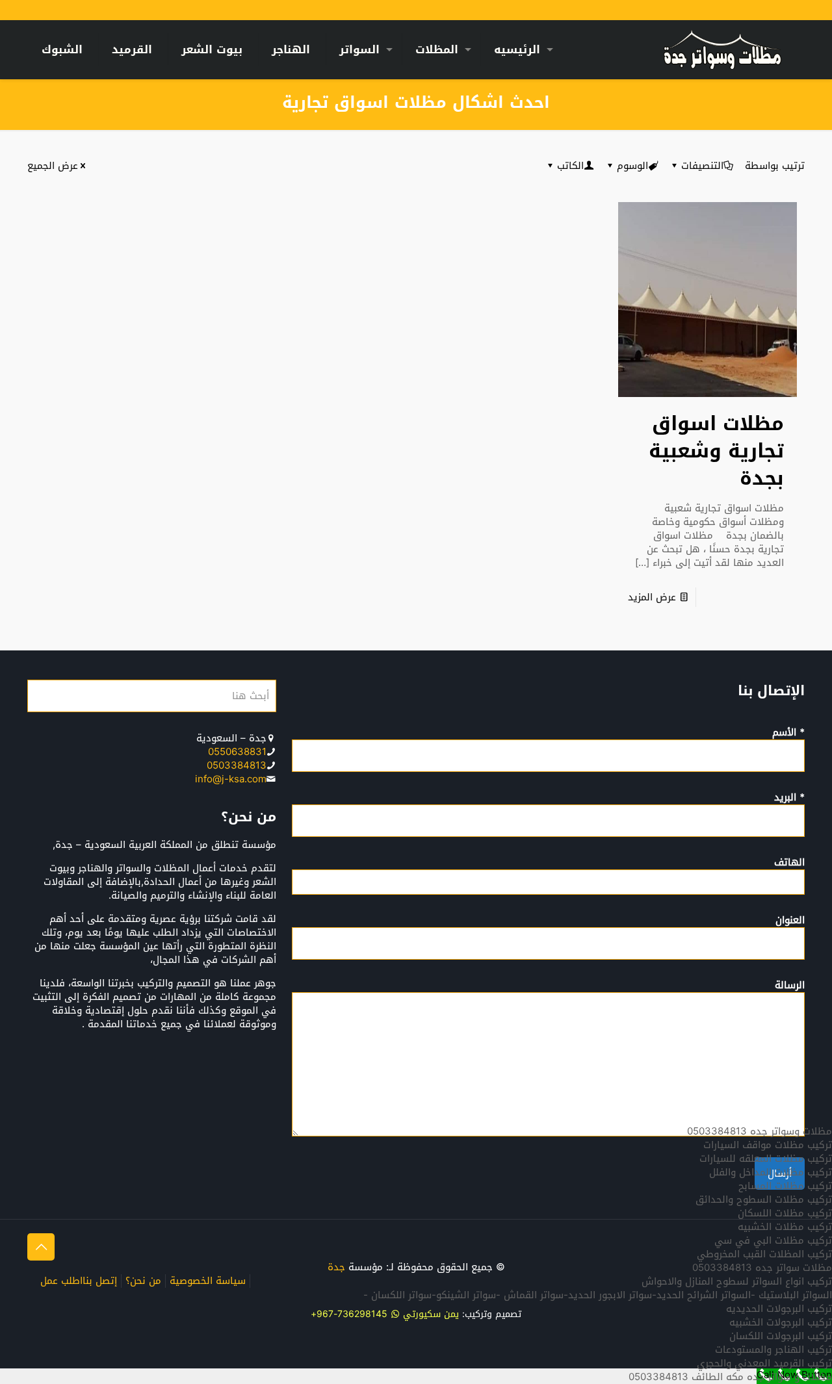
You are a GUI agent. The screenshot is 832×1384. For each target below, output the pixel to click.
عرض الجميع (52, 166)
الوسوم (632, 166)
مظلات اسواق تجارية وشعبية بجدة (716, 450)
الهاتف (789, 863)
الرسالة (790, 986)
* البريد (789, 798)
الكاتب (570, 166)
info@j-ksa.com (230, 779)
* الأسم (788, 733)
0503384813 (236, 765)
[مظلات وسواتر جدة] (722, 49)
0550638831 (237, 752)
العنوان (790, 921)
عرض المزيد (652, 597)
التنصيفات (702, 166)
